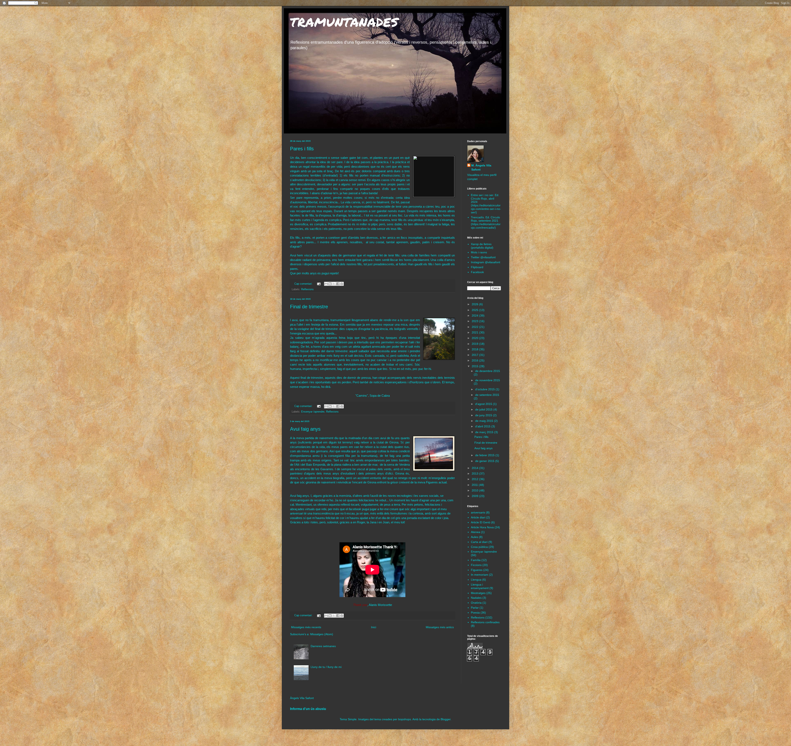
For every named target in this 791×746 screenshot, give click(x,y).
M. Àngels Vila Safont (481, 167)
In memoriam (479, 574)
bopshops (404, 719)
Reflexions (307, 289)
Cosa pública (479, 546)
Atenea (475, 532)
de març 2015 (484, 432)
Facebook (477, 272)
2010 (475, 490)
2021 (475, 332)
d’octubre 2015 (485, 389)
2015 (475, 366)
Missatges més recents (306, 627)
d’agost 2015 (484, 404)
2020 (475, 338)
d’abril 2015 (483, 426)
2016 (475, 360)
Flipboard (477, 267)
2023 (475, 321)
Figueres (476, 570)
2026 (475, 304)
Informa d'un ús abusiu (308, 709)
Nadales (476, 597)
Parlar (475, 607)
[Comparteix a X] (334, 284)
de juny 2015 (484, 415)
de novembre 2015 (487, 380)
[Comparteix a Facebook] (338, 284)
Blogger (445, 719)
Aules (474, 537)
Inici (373, 627)
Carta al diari (479, 542)
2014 (475, 468)
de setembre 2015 (487, 394)
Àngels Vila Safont (302, 698)
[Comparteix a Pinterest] (342, 284)
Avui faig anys (305, 429)
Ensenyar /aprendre (312, 411)
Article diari (478, 517)
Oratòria (476, 602)
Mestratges (478, 593)
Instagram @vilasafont (485, 262)
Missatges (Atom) (321, 634)
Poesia (475, 612)
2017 (475, 355)
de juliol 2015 (484, 409)
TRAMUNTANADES (344, 22)
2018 (475, 349)
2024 (475, 315)
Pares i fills (302, 148)
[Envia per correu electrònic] (326, 284)
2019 (475, 343)
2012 (475, 479)
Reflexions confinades (485, 622)
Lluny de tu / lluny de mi (326, 667)
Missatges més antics (440, 627)
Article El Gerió (480, 522)
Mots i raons (479, 252)
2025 (475, 310)
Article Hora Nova (482, 527)
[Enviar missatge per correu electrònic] (319, 283)
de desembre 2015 (487, 371)
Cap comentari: (303, 283)
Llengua (476, 579)
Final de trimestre (309, 306)
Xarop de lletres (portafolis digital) (482, 245)
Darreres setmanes (323, 646)
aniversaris (478, 512)
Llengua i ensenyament (480, 586)
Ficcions (476, 565)
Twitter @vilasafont (483, 257)
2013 (475, 473)
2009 (475, 496)
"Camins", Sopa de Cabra (372, 395)
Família (476, 560)
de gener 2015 (485, 461)
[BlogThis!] (330, 284)
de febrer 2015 (485, 455)
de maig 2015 (484, 420)
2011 (475, 484)
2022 (475, 327)
